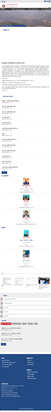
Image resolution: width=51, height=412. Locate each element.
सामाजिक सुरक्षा (30, 362)
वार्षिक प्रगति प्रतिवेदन (31, 378)
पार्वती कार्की (26, 201)
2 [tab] (23, 27)
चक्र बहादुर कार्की (26, 185)
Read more (4, 90)
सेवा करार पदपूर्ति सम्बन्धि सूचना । (31, 9)
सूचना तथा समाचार (6, 360)
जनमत (35, 323)
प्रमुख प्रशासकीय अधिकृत (26, 240)
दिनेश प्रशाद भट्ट (26, 218)
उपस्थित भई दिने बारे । (7, 123)
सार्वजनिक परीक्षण (30, 376)
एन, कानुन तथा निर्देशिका (7, 364)
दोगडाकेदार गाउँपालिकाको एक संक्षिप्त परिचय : (13, 63)
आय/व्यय (24, 323)
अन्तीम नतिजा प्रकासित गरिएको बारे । (10, 128)
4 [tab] (26, 27)
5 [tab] (28, 27)
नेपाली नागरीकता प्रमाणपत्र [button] (10, 299)
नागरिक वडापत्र (30, 364)
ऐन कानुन (30, 323)
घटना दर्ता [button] (6, 307)
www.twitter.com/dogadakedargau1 (12, 396)
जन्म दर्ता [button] (6, 311)
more (4, 172)
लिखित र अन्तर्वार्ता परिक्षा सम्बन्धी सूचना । (16, 9)
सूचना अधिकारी (26, 260)
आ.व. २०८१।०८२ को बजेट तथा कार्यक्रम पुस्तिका (12, 339)
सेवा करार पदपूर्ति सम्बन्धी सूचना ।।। (10, 139)
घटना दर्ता (29, 360)
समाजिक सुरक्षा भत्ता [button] (8, 303)
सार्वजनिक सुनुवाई (30, 374)
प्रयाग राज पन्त (26, 257)
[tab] (25, 299)
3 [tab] (25, 27)
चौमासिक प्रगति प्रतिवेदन (32, 372)
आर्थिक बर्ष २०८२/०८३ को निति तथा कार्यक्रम (11, 333)
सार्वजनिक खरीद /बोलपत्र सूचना (8, 362)
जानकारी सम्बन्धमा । (6, 117)
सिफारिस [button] (6, 316)
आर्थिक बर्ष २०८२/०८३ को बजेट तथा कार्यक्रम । (11, 328)
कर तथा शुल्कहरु (5, 366)
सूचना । (4, 134)
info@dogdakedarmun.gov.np (11, 394)
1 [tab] (22, 27)
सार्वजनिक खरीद (16, 323)
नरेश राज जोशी (26, 237)
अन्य (3, 344)
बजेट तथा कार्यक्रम (6, 324)
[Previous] (1, 21)
